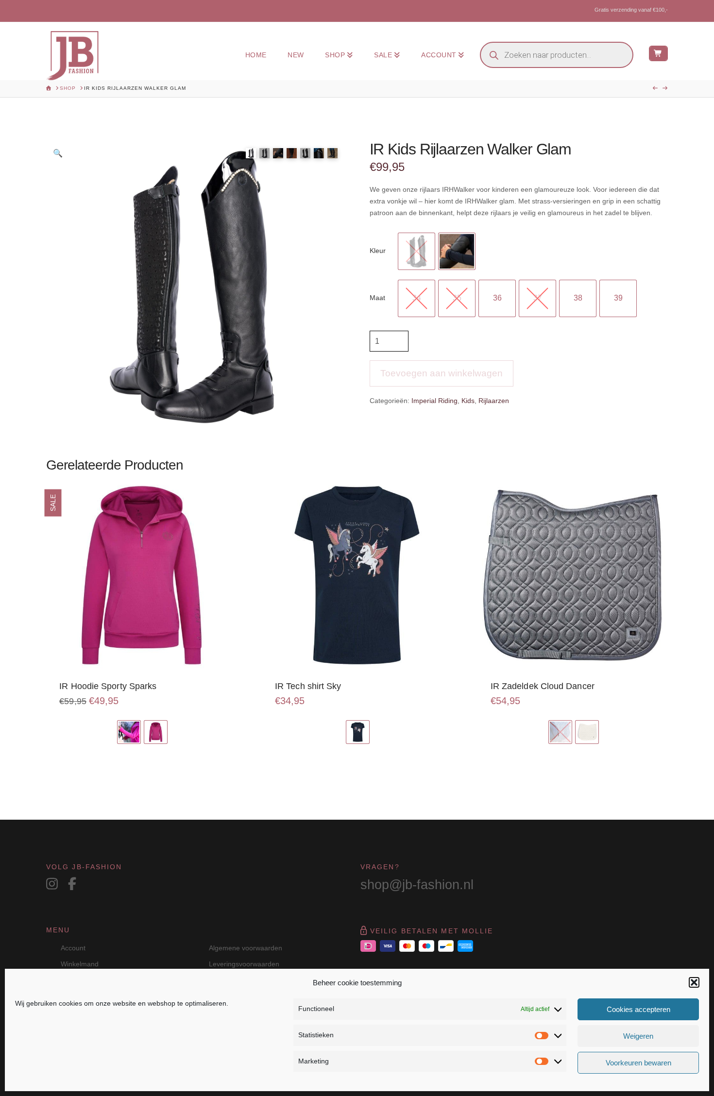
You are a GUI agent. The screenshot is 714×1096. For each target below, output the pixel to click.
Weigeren (638, 1036)
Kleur (378, 250)
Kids (468, 401)
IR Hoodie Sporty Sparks (107, 686)
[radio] (416, 251)
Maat (377, 298)
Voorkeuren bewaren (638, 1063)
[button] (694, 982)
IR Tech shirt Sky (308, 686)
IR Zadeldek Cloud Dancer (543, 686)
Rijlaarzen (493, 401)
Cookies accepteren (638, 1009)
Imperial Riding (434, 401)
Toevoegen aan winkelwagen (441, 373)
